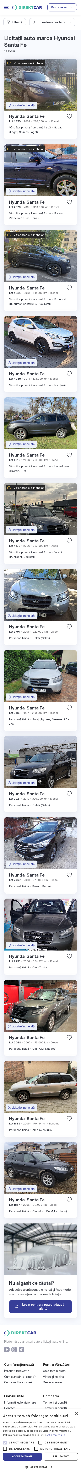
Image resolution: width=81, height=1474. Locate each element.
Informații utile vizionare (20, 1402)
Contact (9, 1408)
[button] (14, 22)
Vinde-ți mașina (53, 1376)
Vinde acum (59, 7)
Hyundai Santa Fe (26, 116)
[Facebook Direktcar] (7, 1349)
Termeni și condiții (55, 1402)
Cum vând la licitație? (18, 1382)
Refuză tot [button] (61, 1456)
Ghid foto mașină (54, 1371)
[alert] (40, 1441)
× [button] (76, 1413)
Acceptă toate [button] (22, 1456)
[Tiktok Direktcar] (21, 1349)
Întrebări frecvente (16, 1371)
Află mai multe (56, 1435)
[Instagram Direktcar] (14, 1349)
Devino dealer (52, 1382)
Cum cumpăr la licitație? (20, 1376)
